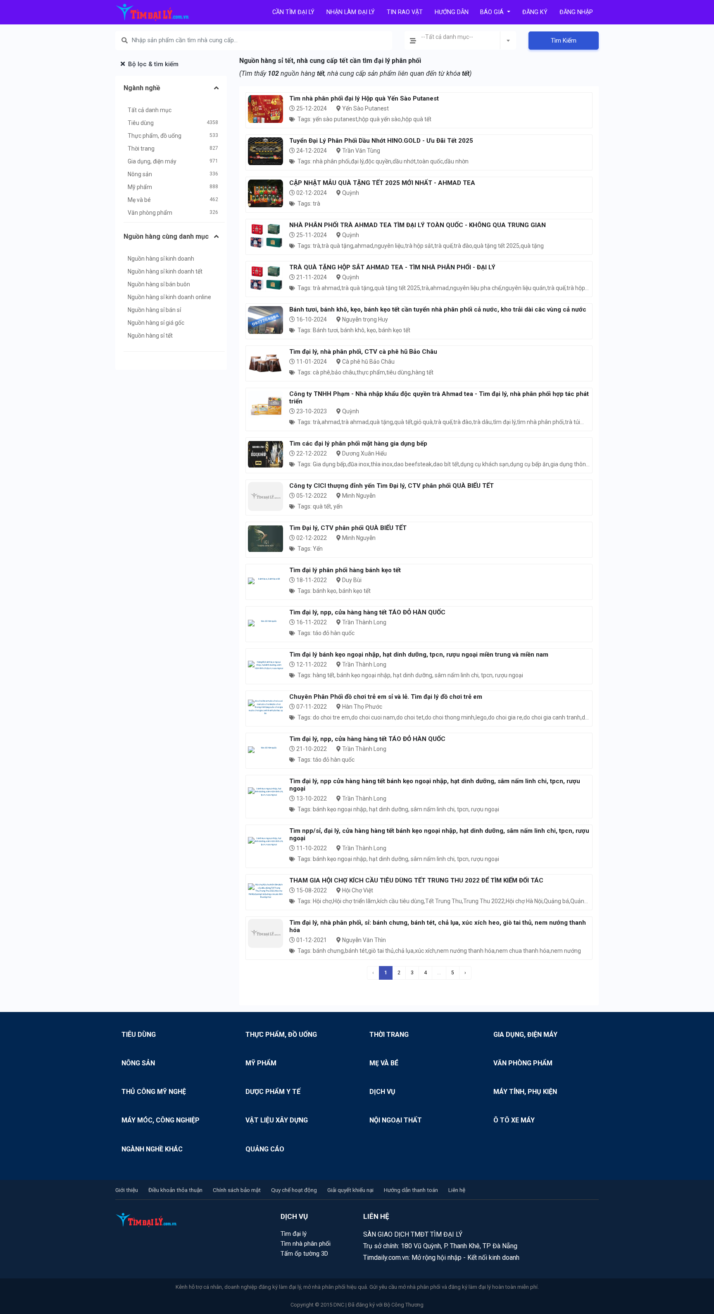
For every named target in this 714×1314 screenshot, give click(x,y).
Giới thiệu (126, 1190)
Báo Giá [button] (492, 12)
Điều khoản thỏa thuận (175, 1190)
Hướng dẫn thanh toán (411, 1190)
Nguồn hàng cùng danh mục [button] (166, 236)
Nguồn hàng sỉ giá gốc (156, 322)
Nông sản (140, 174)
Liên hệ (456, 1190)
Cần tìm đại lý (293, 12)
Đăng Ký (534, 12)
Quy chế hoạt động (294, 1190)
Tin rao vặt (405, 12)
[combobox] (460, 40)
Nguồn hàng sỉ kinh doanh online (169, 297)
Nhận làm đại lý (350, 12)
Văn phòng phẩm (150, 212)
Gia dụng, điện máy (152, 161)
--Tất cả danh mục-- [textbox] (447, 37)
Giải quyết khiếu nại (350, 1190)
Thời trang (141, 148)
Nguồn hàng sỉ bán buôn (159, 284)
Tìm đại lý (294, 1233)
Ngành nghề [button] (142, 88)
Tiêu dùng (141, 123)
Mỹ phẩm (140, 187)
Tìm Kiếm (563, 40)
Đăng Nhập (576, 12)
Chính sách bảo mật (237, 1190)
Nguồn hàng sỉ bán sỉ (154, 310)
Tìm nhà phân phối (306, 1243)
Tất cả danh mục (149, 110)
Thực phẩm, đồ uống (154, 135)
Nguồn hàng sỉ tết (150, 335)
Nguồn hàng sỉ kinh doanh (161, 258)
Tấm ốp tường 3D (304, 1253)
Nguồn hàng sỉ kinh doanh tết (165, 271)
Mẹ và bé (139, 200)
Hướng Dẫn (452, 12)
